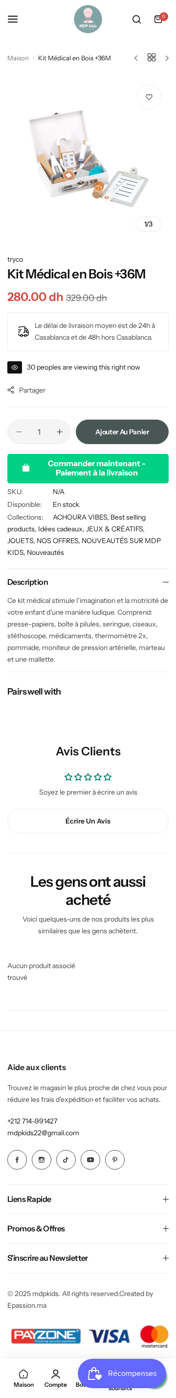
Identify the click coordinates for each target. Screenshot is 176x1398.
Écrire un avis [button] (88, 821)
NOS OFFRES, (59, 540)
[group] (88, 158)
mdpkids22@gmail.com (43, 1132)
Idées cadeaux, (62, 528)
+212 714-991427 (32, 1121)
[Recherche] (136, 19)
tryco (15, 259)
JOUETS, (22, 540)
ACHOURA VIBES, (81, 517)
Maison (18, 58)
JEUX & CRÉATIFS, (115, 528)
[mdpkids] (88, 19)
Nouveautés (45, 552)
